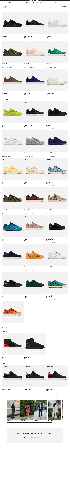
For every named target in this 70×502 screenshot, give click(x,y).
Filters (5, 6)
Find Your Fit (41, 2)
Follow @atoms (60, 398)
